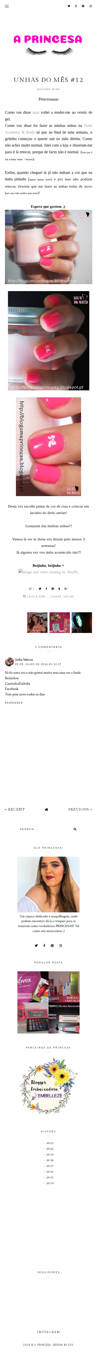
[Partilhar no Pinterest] (52, 588)
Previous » (80, 809)
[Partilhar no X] (40, 588)
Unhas (55, 596)
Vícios (68, 596)
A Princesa (42, 1345)
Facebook (11, 688)
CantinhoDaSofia (17, 683)
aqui (36, 112)
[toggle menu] (7, 6)
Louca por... (37, 596)
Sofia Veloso (24, 660)
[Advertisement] (48, 1227)
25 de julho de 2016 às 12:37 (38, 664)
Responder (14, 702)
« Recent (15, 809)
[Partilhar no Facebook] (47, 588)
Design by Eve (63, 1345)
